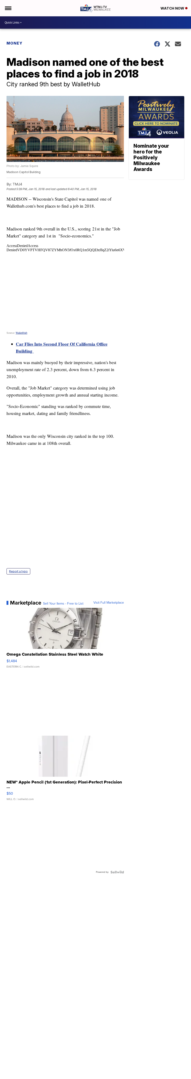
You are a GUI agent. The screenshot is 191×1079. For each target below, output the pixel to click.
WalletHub (21, 332)
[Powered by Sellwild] (117, 872)
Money (14, 43)
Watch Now (172, 8)
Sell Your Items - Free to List (63, 603)
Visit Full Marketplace (108, 602)
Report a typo (18, 571)
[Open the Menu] (7, 8)
